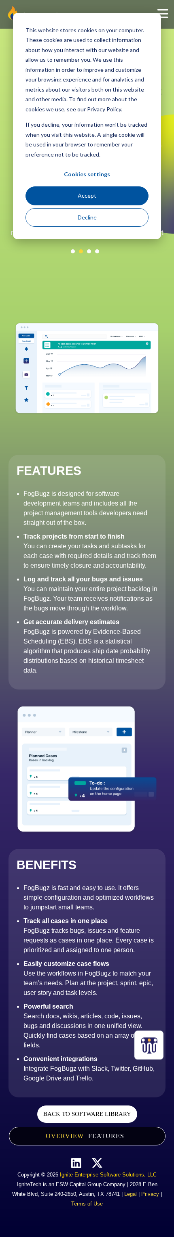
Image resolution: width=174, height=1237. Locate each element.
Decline (87, 217)
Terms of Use (87, 1204)
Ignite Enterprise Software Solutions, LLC (108, 1175)
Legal (130, 1194)
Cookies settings (87, 174)
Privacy (150, 1194)
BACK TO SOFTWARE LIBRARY (87, 1114)
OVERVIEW (65, 1136)
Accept (87, 195)
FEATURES (106, 1136)
